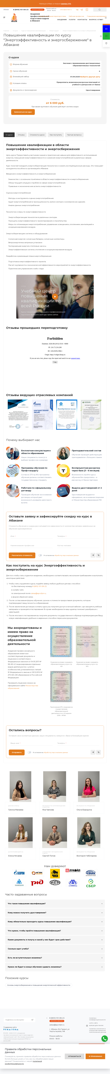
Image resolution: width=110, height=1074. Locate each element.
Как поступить (56, 135)
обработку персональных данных (66, 555)
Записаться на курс (23, 112)
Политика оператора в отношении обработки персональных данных (97, 1030)
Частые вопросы (74, 135)
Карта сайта (93, 1023)
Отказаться (74, 1056)
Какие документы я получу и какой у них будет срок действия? (39, 940)
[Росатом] (66, 415)
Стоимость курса (37, 135)
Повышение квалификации (97, 16)
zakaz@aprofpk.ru (66, 9)
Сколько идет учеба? (18, 949)
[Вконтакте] (76, 8)
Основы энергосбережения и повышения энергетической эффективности (38, 985)
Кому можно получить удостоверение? (27, 913)
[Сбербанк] (91, 415)
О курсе (9, 135)
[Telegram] (81, 8)
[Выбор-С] (18, 415)
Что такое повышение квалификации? (27, 903)
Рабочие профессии (76, 16)
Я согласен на (61, 555)
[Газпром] (42, 415)
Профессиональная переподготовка (52, 16)
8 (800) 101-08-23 (20, 10)
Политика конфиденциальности (97, 1019)
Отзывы (21, 135)
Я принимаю (95, 1056)
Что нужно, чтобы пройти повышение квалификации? (34, 931)
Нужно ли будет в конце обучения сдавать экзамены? (34, 967)
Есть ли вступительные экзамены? (25, 958)
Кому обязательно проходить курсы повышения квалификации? (40, 922)
